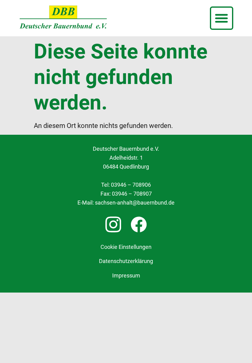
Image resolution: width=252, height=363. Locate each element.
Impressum (126, 276)
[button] (221, 18)
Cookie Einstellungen (126, 247)
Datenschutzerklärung (126, 261)
